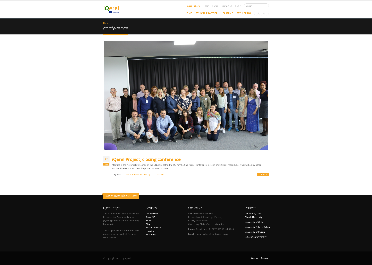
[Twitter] (261, 13)
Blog (148, 224)
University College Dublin (257, 226)
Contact (264, 258)
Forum (215, 6)
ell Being (152, 234)
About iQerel (193, 6)
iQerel (128, 174)
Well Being (244, 13)
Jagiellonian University (256, 236)
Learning (227, 13)
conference (137, 174)
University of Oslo (254, 221)
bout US (151, 217)
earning (150, 231)
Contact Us (227, 6)
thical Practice (154, 227)
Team (206, 6)
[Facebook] (256, 13)
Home (188, 13)
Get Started (152, 213)
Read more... (262, 174)
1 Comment (159, 174)
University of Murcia (255, 231)
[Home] (113, 9)
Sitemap (254, 258)
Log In (238, 6)
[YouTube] (266, 13)
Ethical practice (206, 13)
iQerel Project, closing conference (146, 159)
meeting (146, 174)
